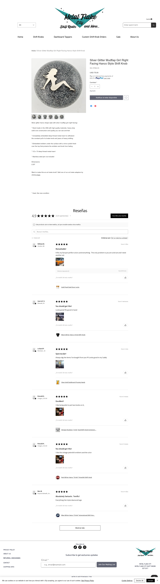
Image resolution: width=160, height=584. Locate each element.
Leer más (107, 78)
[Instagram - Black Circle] (84, 547)
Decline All (139, 580)
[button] (149, 19)
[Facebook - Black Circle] (80, 547)
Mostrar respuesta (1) (63, 271)
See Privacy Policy (87, 580)
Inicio (34, 51)
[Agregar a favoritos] (126, 97)
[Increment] (98, 86)
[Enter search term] (153, 25)
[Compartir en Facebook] (91, 106)
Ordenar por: (106, 238)
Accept (150, 580)
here (38, 175)
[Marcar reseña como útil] (125, 277)
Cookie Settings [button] (127, 580)
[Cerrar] (157, 580)
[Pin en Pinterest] (95, 106)
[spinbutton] (95, 86)
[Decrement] (91, 86)
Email (44, 560)
